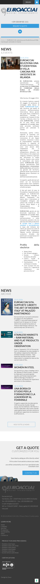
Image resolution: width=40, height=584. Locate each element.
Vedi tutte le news (21, 424)
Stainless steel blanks (9, 549)
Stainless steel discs (8, 551)
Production (4, 530)
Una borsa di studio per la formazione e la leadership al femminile (24, 394)
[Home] (20, 11)
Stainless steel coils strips (10, 546)
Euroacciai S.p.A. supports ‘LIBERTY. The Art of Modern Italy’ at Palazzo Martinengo (26, 308)
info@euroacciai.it (13, 504)
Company (4, 526)
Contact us (31, 473)
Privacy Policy (24, 516)
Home (3, 40)
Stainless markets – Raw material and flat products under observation (26, 340)
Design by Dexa (6, 577)
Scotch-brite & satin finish (10, 553)
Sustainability (5, 532)
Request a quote (20, 26)
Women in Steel (24, 367)
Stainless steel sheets (9, 547)
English (28, 2)
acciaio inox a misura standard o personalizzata (29, 224)
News (3, 533)
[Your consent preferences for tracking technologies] (36, 580)
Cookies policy (34, 516)
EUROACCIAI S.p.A (31, 106)
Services (3, 528)
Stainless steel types (8, 544)
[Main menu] (20, 33)
